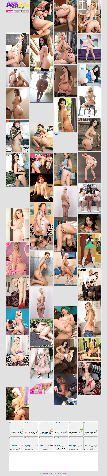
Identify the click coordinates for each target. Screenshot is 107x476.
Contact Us (64, 473)
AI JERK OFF (17, 11)
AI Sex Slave (9, 11)
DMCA (59, 473)
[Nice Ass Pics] (17, 4)
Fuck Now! (25, 11)
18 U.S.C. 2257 (53, 473)
